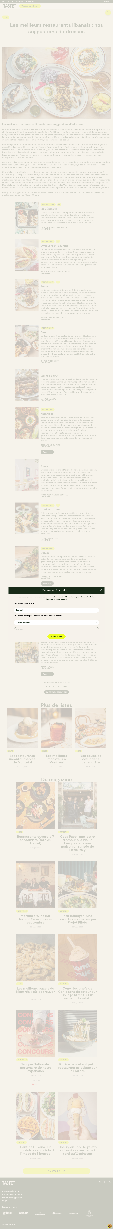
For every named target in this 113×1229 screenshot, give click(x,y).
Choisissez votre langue (24, 603)
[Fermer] (101, 590)
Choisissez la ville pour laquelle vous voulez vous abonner (38, 616)
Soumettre (56, 636)
